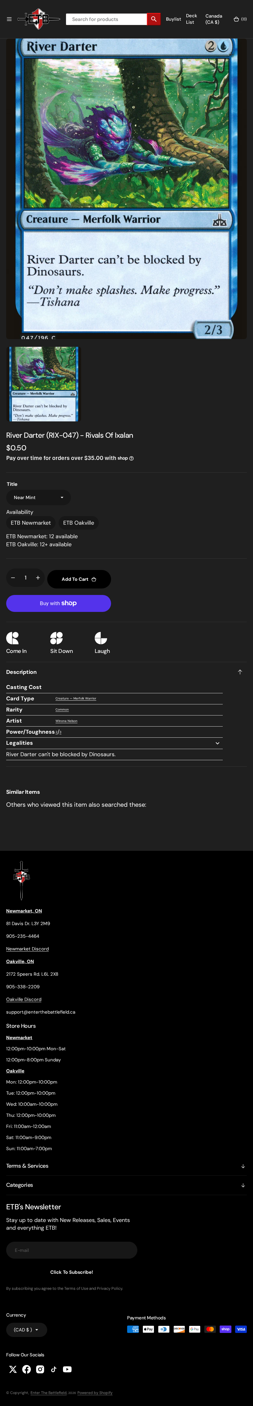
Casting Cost (24, 687)
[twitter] (13, 1369)
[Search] (154, 19)
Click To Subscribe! (71, 1272)
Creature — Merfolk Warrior (76, 698)
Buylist (173, 19)
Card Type (20, 698)
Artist (14, 720)
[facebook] (26, 1369)
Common (62, 709)
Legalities (19, 743)
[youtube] (67, 1369)
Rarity (14, 709)
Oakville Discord (23, 999)
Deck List (191, 19)
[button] (9, 19)
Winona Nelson (66, 721)
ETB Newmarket (31, 523)
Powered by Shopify (95, 1392)
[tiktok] (53, 1369)
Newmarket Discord (27, 949)
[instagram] (40, 1369)
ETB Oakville (78, 523)
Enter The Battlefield (49, 1392)
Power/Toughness (30, 732)
